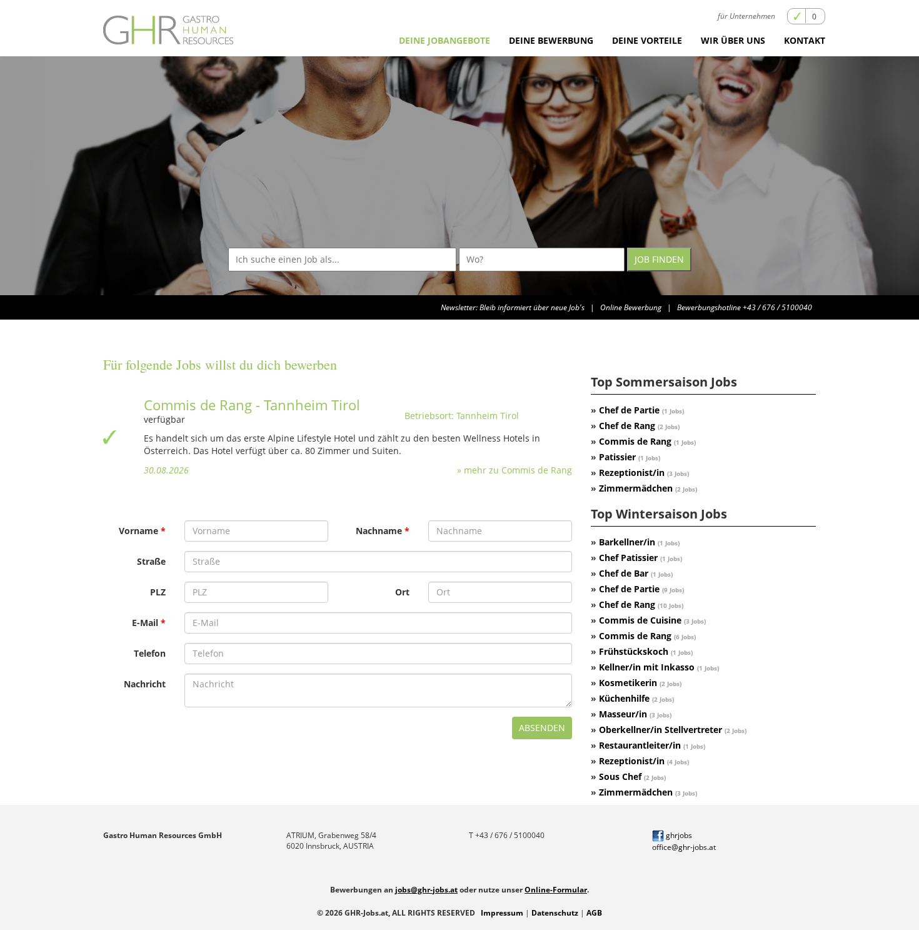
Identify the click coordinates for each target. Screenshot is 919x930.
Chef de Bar (636, 573)
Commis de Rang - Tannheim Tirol (252, 404)
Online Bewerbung (630, 307)
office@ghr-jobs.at (684, 847)
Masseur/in (635, 714)
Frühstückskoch (646, 651)
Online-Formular (556, 889)
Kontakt (804, 40)
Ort (402, 592)
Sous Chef (632, 776)
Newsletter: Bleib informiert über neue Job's (513, 307)
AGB (594, 912)
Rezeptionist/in (644, 472)
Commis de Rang (647, 441)
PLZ (158, 592)
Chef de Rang (639, 426)
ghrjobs (678, 835)
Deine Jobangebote (444, 40)
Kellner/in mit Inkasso (659, 667)
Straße (151, 561)
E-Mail (145, 623)
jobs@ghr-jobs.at (426, 889)
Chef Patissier (640, 558)
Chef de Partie (641, 410)
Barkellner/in (639, 542)
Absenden (542, 728)
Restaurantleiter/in (652, 745)
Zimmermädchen (648, 488)
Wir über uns (733, 40)
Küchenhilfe (636, 698)
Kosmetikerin (640, 683)
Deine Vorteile (647, 40)
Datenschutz (554, 912)
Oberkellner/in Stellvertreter (672, 729)
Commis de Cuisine (652, 620)
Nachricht (145, 684)
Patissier (629, 457)
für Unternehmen (746, 16)
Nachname (379, 531)
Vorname (138, 531)
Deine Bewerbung (551, 40)
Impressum (502, 912)
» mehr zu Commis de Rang (514, 470)
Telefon (150, 653)
